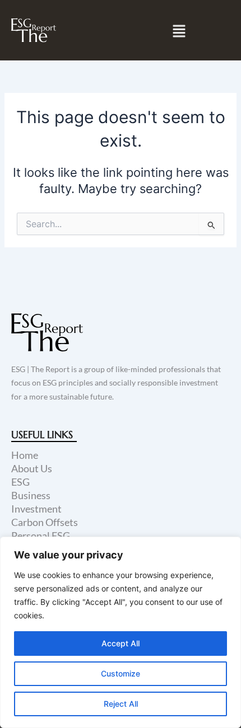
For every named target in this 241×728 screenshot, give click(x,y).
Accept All (120, 643)
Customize (120, 673)
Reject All (121, 703)
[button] (179, 31)
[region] (120, 632)
